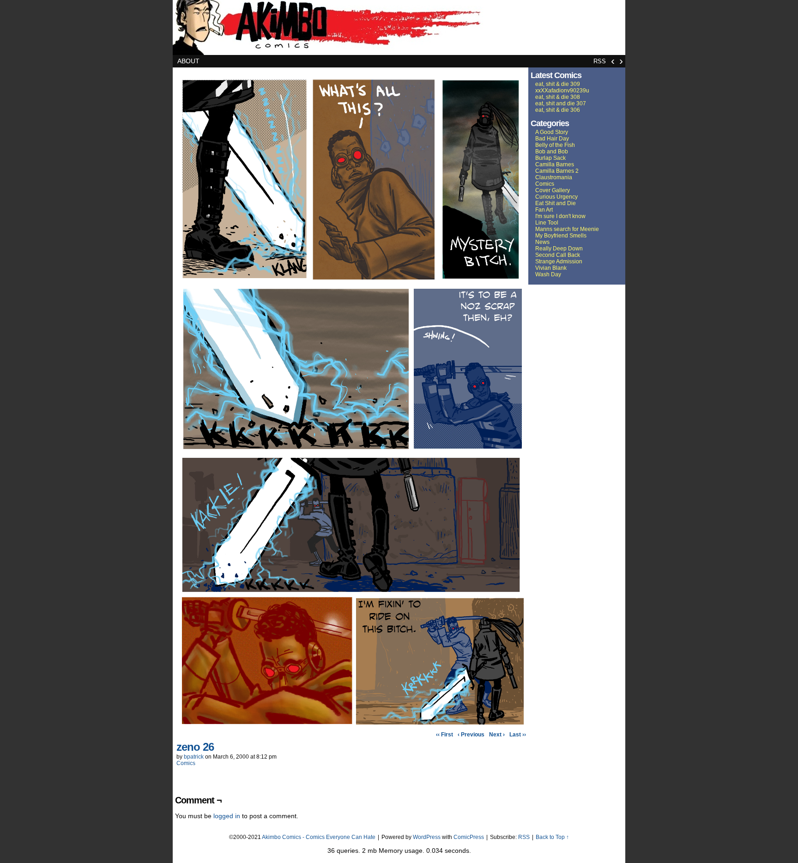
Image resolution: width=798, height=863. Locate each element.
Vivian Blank (551, 268)
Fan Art (544, 210)
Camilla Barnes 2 (557, 171)
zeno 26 (195, 747)
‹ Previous (471, 734)
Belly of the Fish (555, 145)
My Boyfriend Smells (560, 235)
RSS (599, 61)
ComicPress (468, 837)
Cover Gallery (552, 190)
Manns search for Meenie (567, 229)
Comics (185, 763)
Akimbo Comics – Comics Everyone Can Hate (399, 27)
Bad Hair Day (552, 138)
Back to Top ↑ (552, 837)
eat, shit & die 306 (557, 110)
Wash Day (548, 274)
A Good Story (551, 132)
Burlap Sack (550, 158)
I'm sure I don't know (560, 216)
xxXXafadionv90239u (562, 90)
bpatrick (194, 757)
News (542, 242)
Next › (497, 734)
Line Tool (546, 222)
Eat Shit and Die (555, 203)
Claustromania (553, 177)
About (188, 61)
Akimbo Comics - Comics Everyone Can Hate (318, 837)
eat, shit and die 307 (560, 103)
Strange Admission (558, 261)
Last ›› (517, 734)
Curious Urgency (556, 197)
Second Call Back (557, 255)
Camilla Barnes (554, 164)
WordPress (427, 837)
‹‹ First (444, 734)
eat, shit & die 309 (557, 84)
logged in (226, 816)
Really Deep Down (559, 248)
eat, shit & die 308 (557, 97)
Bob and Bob (551, 151)
